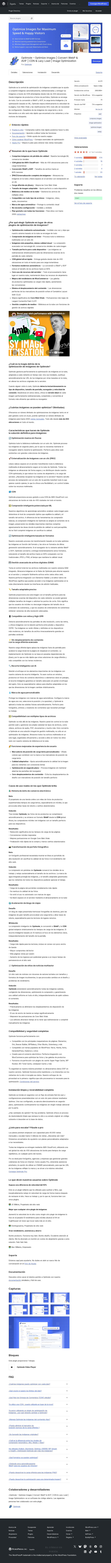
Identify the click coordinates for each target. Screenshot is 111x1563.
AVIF (100, 114)
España (31, 1549)
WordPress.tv (53, 1537)
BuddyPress (90, 1537)
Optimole (28, 64)
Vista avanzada (80, 138)
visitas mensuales (37, 419)
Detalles (14, 72)
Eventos (69, 1530)
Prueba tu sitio (17, 130)
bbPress (89, 1534)
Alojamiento (13, 1534)
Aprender (50, 1527)
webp (99, 131)
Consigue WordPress (98, 4)
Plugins (30, 1534)
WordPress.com (91, 1527)
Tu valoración (79, 176)
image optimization (95, 123)
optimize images (96, 127)
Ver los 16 (98, 109)
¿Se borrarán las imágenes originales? (23, 1434)
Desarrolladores (53, 1534)
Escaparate (32, 1527)
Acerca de (12, 1527)
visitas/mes (21, 214)
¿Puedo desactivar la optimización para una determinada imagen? (35, 1479)
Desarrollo (55, 72)
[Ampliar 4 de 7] (25, 1307)
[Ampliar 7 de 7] (67, 1319)
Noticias (11, 1530)
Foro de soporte (18, 136)
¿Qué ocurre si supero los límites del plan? (25, 1391)
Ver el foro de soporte (83, 203)
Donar (69, 1534)
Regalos (70, 1537)
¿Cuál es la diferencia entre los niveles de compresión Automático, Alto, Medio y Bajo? (26, 1442)
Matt (87, 1530)
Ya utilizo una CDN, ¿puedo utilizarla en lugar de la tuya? (31, 1404)
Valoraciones (27, 72)
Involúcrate (70, 1527)
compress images (95, 118)
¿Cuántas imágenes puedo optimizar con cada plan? (29, 1384)
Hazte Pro (16, 143)
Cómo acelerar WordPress (22, 139)
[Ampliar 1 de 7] (25, 1295)
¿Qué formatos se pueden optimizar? (23, 1458)
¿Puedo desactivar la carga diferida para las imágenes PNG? (33, 1473)
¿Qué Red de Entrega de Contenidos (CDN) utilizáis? (30, 1398)
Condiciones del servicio (29, 1082)
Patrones (31, 1537)
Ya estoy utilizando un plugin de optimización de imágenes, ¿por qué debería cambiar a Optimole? (28, 1412)
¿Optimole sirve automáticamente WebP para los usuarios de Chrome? (23, 1465)
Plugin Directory (14, 11)
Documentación (18, 133)
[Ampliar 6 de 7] (67, 1307)
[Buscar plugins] (31, 18)
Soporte (99, 72)
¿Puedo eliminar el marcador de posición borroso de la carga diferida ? (24, 1427)
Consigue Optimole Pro (18, 1172)
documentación (15, 1280)
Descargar (97, 61)
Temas (30, 1530)
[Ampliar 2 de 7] (46, 1295)
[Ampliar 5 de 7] (46, 1307)
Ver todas (98, 176)
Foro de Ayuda (30, 1264)
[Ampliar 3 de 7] (67, 1295)
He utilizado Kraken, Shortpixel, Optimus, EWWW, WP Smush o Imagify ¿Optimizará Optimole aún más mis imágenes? (33, 1450)
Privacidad (12, 1537)
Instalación (42, 72)
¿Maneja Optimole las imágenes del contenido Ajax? (29, 1420)
